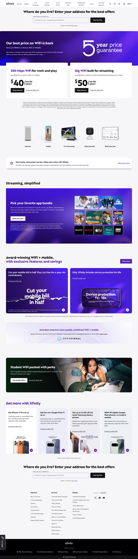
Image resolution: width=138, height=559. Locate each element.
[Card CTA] (37, 290)
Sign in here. (74, 25)
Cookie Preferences (70, 557)
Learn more (103, 334)
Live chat (2, 544)
